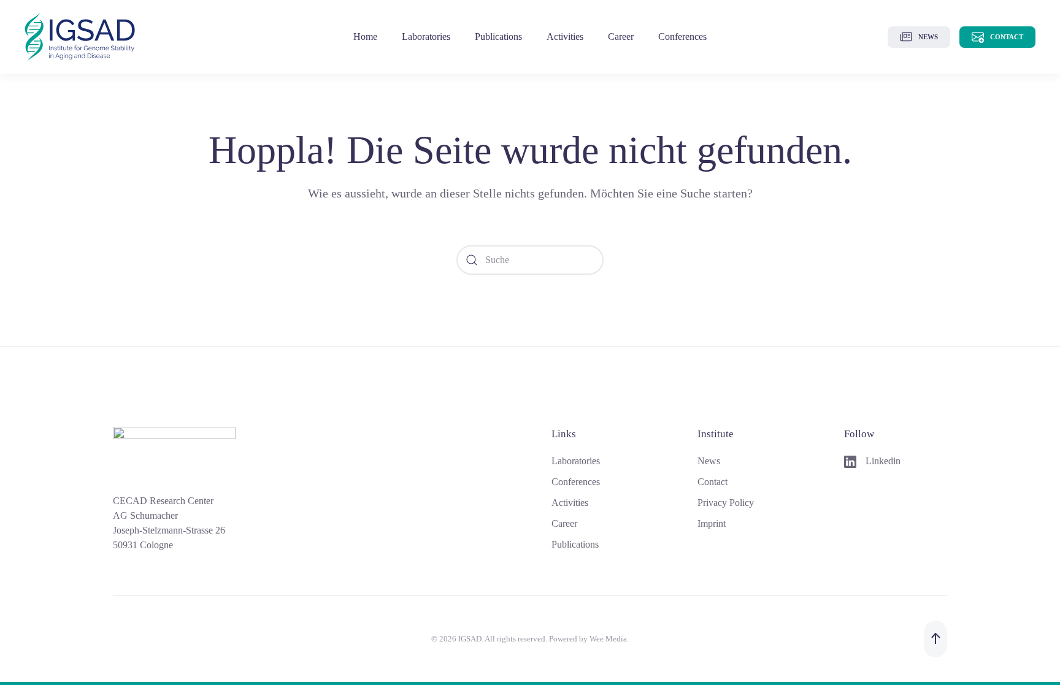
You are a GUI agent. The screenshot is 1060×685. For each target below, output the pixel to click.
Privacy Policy (725, 502)
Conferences (682, 36)
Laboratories (426, 36)
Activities (565, 36)
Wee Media (608, 638)
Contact (1006, 36)
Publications (575, 544)
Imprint (711, 523)
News (928, 36)
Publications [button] (498, 36)
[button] (935, 639)
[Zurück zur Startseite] (80, 37)
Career (621, 36)
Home (365, 36)
